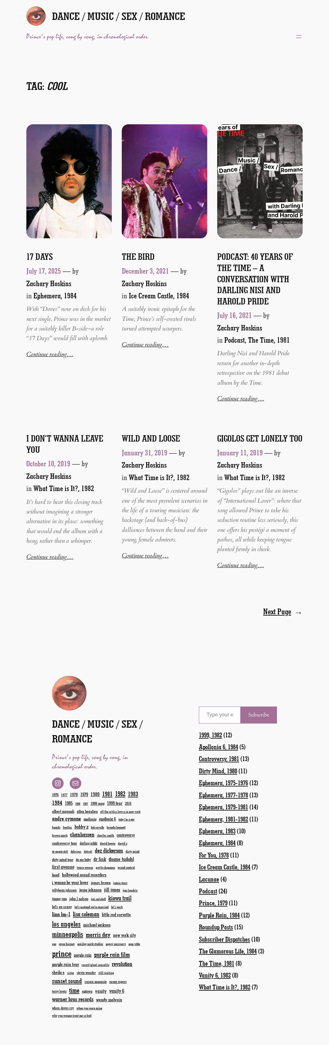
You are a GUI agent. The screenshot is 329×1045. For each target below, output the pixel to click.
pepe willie (134, 944)
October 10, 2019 (48, 463)
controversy (126, 835)
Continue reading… (49, 354)
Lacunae (209, 879)
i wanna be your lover (70, 882)
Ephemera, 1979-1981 (223, 807)
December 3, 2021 (145, 271)
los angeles (66, 923)
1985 (69, 803)
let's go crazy (62, 906)
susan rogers (118, 981)
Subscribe (258, 714)
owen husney (67, 944)
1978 (74, 794)
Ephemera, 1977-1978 (223, 795)
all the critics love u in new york (120, 811)
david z (122, 843)
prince (61, 953)
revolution (122, 964)
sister (70, 972)
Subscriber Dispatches (224, 939)
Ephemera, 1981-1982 (223, 819)
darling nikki (88, 843)
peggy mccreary (116, 944)
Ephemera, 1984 (55, 295)
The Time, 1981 (269, 340)
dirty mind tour (62, 859)
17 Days (39, 256)
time (74, 990)
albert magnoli (63, 811)
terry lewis (59, 991)
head (55, 874)
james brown (101, 882)
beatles (67, 827)
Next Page (283, 611)
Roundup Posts (216, 927)
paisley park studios (90, 943)
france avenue (85, 867)
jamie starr (120, 882)
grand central (126, 867)
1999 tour (114, 803)
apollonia (90, 818)
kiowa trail (119, 898)
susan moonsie (95, 981)
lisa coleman (86, 914)
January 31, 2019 (144, 452)
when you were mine (89, 1007)
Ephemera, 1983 (217, 831)
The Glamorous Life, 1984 (228, 951)
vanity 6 (116, 990)
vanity (101, 991)
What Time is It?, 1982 (63, 488)
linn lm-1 (61, 914)
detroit (88, 851)
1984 (57, 802)
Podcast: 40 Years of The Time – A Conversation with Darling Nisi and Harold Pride (255, 278)
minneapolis (67, 934)
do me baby (83, 859)
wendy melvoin (109, 999)
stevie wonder (86, 972)
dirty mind (132, 851)
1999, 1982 (210, 735)
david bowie (107, 843)
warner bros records (72, 999)
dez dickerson (109, 850)
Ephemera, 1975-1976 (223, 782)
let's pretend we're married (92, 906)
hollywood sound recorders (84, 875)
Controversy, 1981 (219, 758)
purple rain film (112, 954)
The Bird (138, 256)
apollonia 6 (107, 819)
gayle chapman (105, 867)
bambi (56, 827)
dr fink (99, 859)
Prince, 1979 (213, 903)
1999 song (97, 803)
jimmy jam (59, 898)
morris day (98, 934)
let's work (117, 907)
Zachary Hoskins (48, 283)
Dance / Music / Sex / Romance (118, 15)
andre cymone (66, 818)
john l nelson (78, 898)
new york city (124, 935)
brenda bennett (116, 827)
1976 (55, 794)
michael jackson (97, 925)
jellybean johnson (64, 890)
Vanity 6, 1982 (215, 975)
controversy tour (64, 843)
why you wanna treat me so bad (72, 1015)
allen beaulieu (87, 811)
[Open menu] (299, 36)
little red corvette (116, 914)
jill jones (112, 889)
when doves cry (63, 1007)
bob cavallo (97, 827)
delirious (76, 851)
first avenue (63, 866)
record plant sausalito (95, 964)
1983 (133, 794)
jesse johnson (90, 889)
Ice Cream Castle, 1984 (159, 295)
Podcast (234, 340)
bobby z (81, 826)
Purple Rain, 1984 (219, 915)
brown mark (59, 835)
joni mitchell (98, 899)
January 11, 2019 (240, 452)
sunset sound (67, 980)
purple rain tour (65, 964)
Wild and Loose (151, 438)
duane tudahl (121, 858)
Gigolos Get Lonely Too (259, 438)
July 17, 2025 (43, 271)
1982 (120, 793)
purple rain (83, 955)
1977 (64, 794)
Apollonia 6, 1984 (218, 746)
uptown (87, 991)
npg (54, 944)
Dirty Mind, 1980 (218, 771)
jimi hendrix (130, 890)
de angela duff (60, 851)
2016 (128, 803)
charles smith (105, 835)
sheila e (58, 972)
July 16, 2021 (234, 315)
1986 (77, 804)
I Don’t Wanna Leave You (64, 444)
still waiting (106, 972)
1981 (107, 794)
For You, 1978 (214, 855)
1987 (85, 804)
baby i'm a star (126, 819)
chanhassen (82, 834)
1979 (84, 794)
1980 (95, 794)
